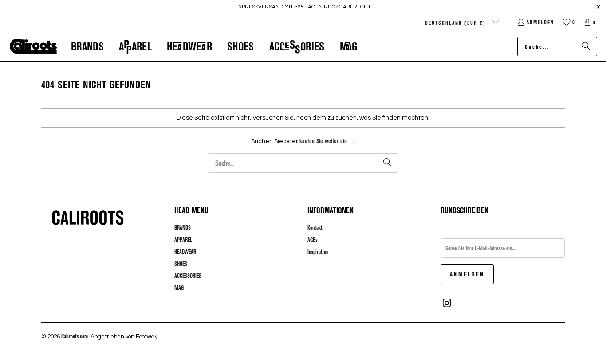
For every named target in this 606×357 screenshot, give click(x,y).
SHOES (180, 263)
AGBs (312, 239)
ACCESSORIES (187, 275)
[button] (87, 46)
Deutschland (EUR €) (456, 22)
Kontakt (315, 227)
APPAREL (183, 239)
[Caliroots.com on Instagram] (447, 303)
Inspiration (317, 251)
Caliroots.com (74, 336)
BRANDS (182, 227)
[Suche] (586, 46)
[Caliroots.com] (33, 46)
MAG (179, 287)
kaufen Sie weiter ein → (327, 140)
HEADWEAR (185, 251)
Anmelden (540, 22)
